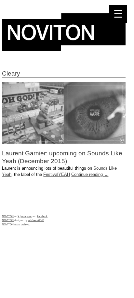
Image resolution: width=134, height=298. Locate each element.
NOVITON (8, 216)
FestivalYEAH (56, 174)
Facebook (42, 216)
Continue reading (89, 174)
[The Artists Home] (64, 49)
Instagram (26, 216)
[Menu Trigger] (118, 14)
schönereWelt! (36, 220)
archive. (25, 224)
